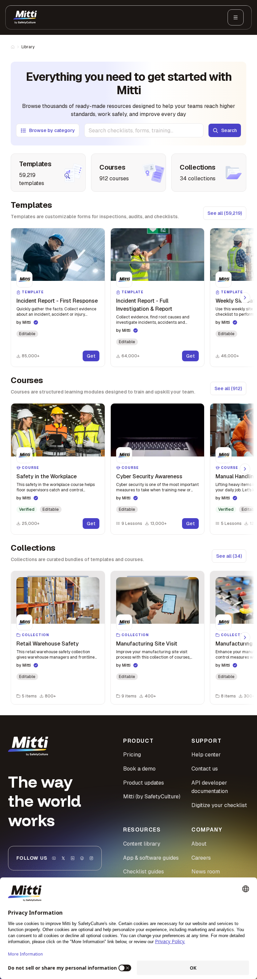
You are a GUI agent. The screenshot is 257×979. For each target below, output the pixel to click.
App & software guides (151, 857)
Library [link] (27, 47)
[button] (58, 297)
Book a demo (139, 768)
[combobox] (144, 130)
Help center (206, 754)
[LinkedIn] (73, 858)
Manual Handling (236, 476)
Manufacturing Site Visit (146, 643)
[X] (63, 858)
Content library (141, 843)
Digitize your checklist (219, 805)
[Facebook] (82, 858)
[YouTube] (54, 858)
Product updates (143, 782)
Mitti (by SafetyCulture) (151, 796)
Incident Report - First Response (57, 300)
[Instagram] (91, 858)
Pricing (132, 754)
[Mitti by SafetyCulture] (25, 17)
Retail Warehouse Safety (47, 643)
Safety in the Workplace (46, 476)
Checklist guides (143, 871)
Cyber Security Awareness (149, 476)
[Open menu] (236, 17)
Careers (201, 857)
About (198, 843)
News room (205, 871)
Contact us (204, 768)
